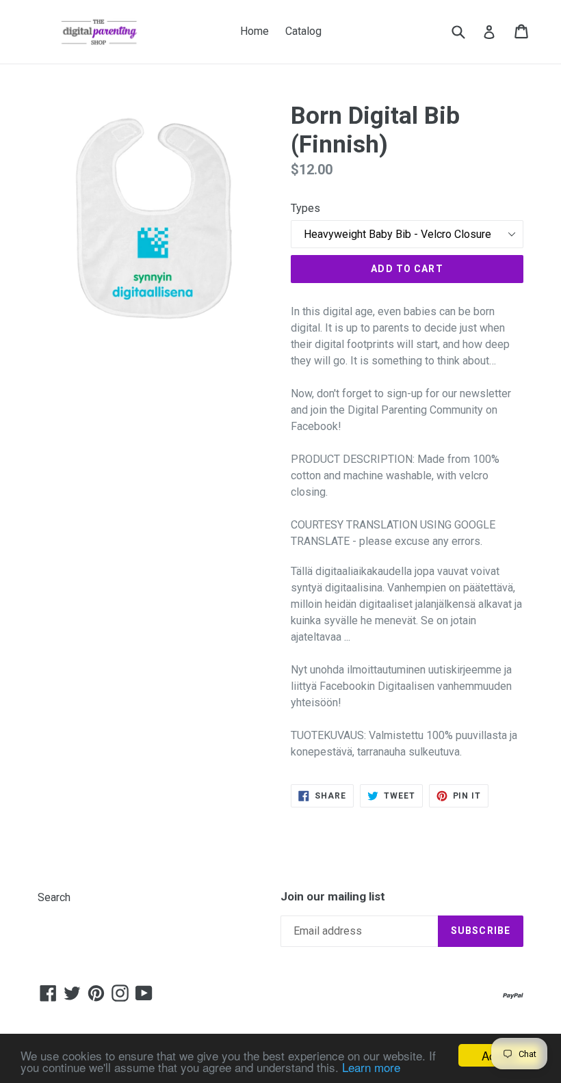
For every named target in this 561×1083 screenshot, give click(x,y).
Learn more (371, 1066)
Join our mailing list (332, 896)
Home (254, 31)
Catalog (303, 31)
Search (54, 897)
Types (305, 208)
